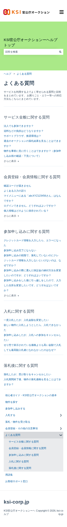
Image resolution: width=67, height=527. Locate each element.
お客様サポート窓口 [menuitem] (16, 481)
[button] (60, 415)
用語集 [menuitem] (9, 474)
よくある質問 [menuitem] (12, 435)
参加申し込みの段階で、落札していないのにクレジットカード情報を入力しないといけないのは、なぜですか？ (32, 260)
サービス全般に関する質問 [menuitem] (24, 441)
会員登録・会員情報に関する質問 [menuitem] (27, 448)
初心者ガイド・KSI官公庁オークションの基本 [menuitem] (31, 395)
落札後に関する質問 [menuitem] (20, 468)
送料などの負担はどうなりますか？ (24, 131)
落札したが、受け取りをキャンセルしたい (27, 374)
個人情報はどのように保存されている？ (26, 210)
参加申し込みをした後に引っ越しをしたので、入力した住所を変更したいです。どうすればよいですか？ (32, 285)
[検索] (60, 52)
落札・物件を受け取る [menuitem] (17, 422)
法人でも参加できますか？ (19, 126)
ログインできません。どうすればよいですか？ (30, 205)
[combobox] (30, 52)
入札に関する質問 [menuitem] (19, 461)
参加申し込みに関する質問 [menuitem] (24, 455)
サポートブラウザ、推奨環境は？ (22, 136)
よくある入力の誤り (15, 190)
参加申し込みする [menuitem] (15, 408)
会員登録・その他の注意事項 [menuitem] (21, 428)
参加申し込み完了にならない (20, 250)
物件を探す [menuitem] (11, 402)
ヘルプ (7, 73)
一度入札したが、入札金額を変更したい (26, 320)
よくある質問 (24, 73)
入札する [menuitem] (10, 415)
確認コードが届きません (17, 185)
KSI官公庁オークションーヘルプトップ (30, 42)
